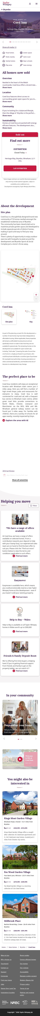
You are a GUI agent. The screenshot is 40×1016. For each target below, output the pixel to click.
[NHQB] (25, 1003)
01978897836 (20, 149)
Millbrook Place (12, 921)
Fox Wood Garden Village (17, 872)
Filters (35, 506)
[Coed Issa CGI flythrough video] (20, 759)
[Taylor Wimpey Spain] (5, 1003)
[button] (30, 278)
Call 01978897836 (20, 168)
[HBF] (35, 1003)
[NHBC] (15, 1003)
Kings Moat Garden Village (18, 818)
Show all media (9, 47)
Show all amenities (20, 480)
